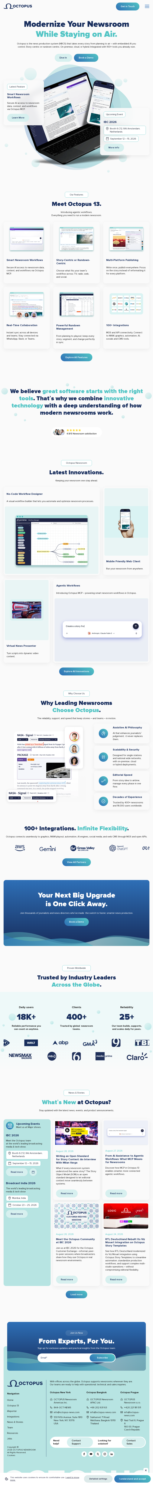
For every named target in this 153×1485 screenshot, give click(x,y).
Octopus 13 (13, 1405)
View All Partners (76, 862)
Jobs (9, 1438)
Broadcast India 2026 (20, 1183)
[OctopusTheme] (25, 1384)
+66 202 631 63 (98, 1407)
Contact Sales (131, 1442)
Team (10, 1427)
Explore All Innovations (76, 671)
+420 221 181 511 (132, 1407)
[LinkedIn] (111, 1454)
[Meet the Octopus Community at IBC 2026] (76, 1216)
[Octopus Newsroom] (18, 6)
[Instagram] (104, 1454)
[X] (98, 1454)
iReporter (12, 1411)
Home (10, 1400)
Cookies (11, 1455)
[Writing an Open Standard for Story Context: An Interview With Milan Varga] (76, 1133)
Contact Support (76, 1442)
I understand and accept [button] (132, 1478)
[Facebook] (84, 1454)
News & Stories (15, 1422)
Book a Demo (86, 57)
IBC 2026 (110, 122)
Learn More (18, 117)
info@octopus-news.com (66, 1412)
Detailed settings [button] (98, 1479)
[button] (145, 1470)
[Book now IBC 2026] (33, 1172)
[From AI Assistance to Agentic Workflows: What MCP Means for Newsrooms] (126, 1132)
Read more (17, 1172)
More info (113, 147)
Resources (12, 1433)
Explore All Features (76, 357)
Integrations (13, 1416)
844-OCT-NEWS (62, 1407)
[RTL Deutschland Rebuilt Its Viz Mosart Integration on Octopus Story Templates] (126, 1216)
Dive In (63, 57)
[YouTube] (91, 1454)
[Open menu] (147, 6)
